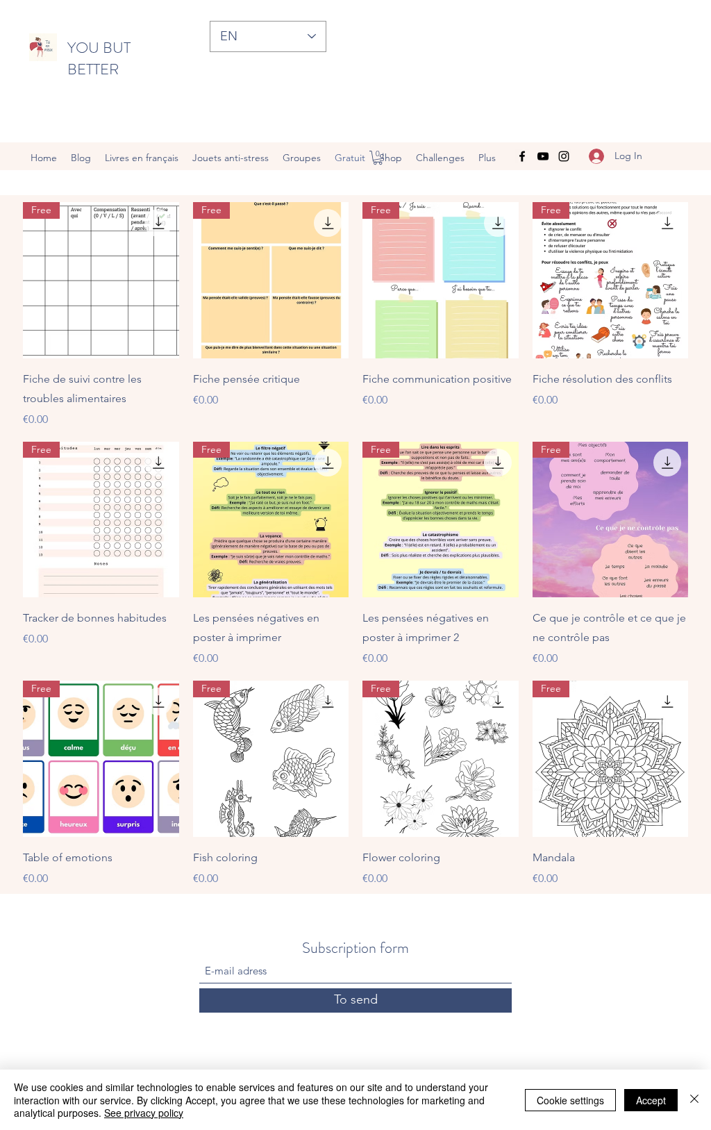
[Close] (694, 1100)
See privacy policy (143, 1113)
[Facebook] (522, 156)
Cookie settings (570, 1100)
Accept (651, 1100)
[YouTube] (543, 156)
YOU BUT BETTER (99, 58)
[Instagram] (564, 156)
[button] (377, 158)
